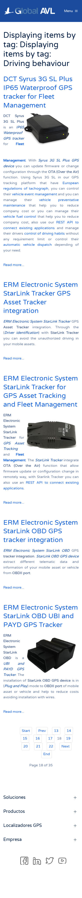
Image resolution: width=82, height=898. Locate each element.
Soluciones (14, 797)
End (46, 754)
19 (68, 738)
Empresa (12, 839)
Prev (42, 731)
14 (69, 731)
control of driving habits (44, 233)
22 (51, 746)
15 (25, 738)
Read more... (13, 265)
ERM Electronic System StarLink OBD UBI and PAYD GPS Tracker (40, 616)
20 (25, 746)
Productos (14, 811)
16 (37, 738)
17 (50, 738)
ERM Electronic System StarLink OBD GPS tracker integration (40, 531)
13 (56, 731)
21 (38, 746)
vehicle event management (34, 194)
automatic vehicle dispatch (27, 244)
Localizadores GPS (22, 825)
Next (65, 746)
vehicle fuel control (19, 216)
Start (26, 731)
